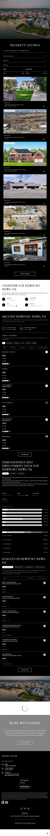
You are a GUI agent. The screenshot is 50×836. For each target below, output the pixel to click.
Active (23, 343)
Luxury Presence (34, 816)
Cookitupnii (4, 368)
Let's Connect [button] (25, 742)
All (4, 343)
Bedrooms (5, 65)
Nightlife (35, 343)
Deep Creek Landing (7, 418)
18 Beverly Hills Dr (6, 386)
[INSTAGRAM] (21, 808)
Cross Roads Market (6, 385)
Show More (25, 669)
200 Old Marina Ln (6, 420)
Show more (25, 454)
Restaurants (10, 343)
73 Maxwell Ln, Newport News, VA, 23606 (10, 612)
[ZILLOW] (28, 808)
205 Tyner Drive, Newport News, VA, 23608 (11, 598)
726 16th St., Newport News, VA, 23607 (10, 641)
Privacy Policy (31, 823)
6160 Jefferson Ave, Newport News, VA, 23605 (11, 655)
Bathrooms (5, 60)
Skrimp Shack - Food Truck (8, 351)
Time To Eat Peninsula (7, 402)
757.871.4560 (8, 769)
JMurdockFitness (6, 436)
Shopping (17, 343)
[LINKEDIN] (25, 808)
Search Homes (25, 273)
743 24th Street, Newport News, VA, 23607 (10, 626)
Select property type (8, 56)
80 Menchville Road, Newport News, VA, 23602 (11, 583)
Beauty (29, 343)
